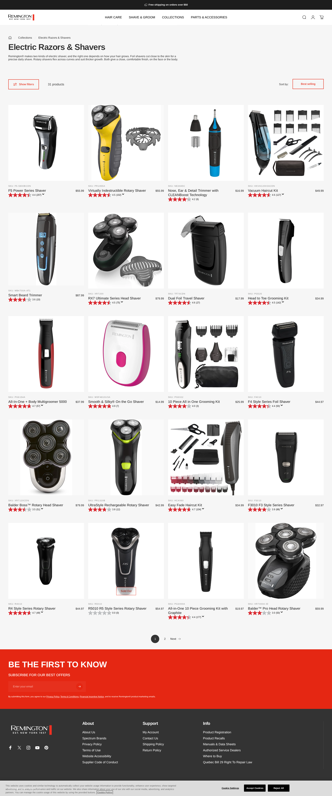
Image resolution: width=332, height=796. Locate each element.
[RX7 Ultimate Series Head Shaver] (126, 251)
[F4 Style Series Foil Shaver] (286, 354)
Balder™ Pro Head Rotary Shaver (274, 608)
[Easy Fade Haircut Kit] (206, 457)
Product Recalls (214, 738)
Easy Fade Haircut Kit (185, 505)
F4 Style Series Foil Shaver (269, 402)
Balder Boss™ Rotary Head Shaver (35, 505)
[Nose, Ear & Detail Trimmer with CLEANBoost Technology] (206, 143)
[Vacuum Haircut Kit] (286, 143)
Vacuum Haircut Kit (263, 190)
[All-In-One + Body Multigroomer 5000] (46, 354)
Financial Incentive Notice (92, 696)
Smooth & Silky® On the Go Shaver (116, 402)
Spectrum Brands (94, 738)
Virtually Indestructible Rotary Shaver (117, 190)
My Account (151, 732)
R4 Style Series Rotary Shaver (32, 608)
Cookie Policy (104, 792)
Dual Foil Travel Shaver (186, 298)
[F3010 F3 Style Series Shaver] (286, 457)
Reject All (279, 788)
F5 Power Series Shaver (27, 190)
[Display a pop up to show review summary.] (44, 195)
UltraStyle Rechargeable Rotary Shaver (118, 505)
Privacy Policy (52, 696)
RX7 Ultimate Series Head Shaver (114, 298)
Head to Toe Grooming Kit (268, 298)
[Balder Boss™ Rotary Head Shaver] (46, 457)
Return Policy (152, 750)
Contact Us (150, 738)
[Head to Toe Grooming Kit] (286, 251)
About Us (88, 732)
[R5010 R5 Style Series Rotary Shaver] (126, 561)
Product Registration (217, 732)
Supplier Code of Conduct (100, 762)
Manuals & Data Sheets (219, 744)
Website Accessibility (96, 756)
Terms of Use (91, 750)
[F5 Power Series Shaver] (46, 143)
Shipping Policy (153, 744)
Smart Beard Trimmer (25, 295)
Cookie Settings (230, 788)
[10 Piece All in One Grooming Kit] (206, 354)
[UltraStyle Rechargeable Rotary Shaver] (126, 457)
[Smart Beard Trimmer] (46, 249)
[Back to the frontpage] (10, 37)
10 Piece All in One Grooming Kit (194, 402)
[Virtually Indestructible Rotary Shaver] (126, 143)
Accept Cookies (254, 788)
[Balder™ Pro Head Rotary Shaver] (286, 561)
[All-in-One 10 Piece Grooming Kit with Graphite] (206, 561)
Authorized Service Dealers (222, 750)
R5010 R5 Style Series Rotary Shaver (117, 608)
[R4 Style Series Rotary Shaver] (46, 561)
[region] (166, 788)
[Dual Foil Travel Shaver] (206, 251)
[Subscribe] (79, 686)
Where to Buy (212, 756)
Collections (25, 37)
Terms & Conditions (69, 696)
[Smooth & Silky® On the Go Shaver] (126, 354)
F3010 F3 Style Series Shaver (271, 505)
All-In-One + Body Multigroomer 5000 (37, 402)
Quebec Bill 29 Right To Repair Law (227, 762)
